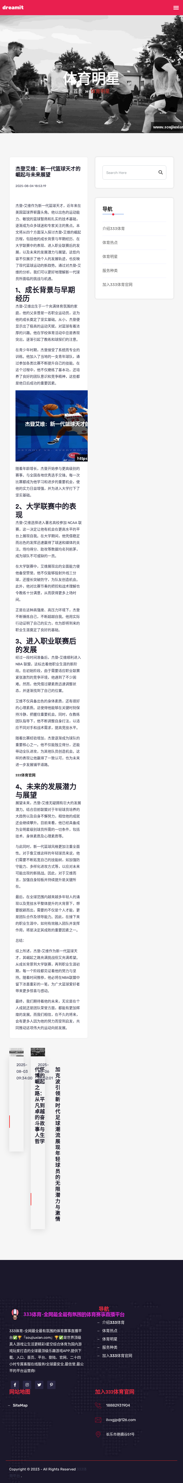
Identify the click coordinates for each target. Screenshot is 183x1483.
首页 (78, 92)
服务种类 (110, 270)
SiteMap (20, 1405)
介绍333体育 (113, 228)
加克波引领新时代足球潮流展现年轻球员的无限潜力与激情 (57, 1144)
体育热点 (110, 242)
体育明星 (110, 256)
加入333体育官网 (117, 284)
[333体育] (83, 1314)
